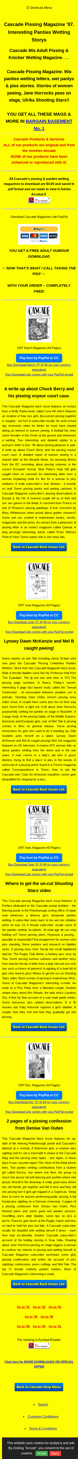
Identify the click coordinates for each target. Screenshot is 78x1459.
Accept (42, 1453)
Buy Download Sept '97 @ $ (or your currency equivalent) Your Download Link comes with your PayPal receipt (39, 866)
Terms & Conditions (43, 1428)
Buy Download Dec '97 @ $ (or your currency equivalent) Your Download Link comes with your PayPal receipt (39, 1103)
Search (43, 1404)
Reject (55, 1453)
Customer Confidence (43, 1416)
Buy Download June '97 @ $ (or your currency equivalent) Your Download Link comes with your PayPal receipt (39, 623)
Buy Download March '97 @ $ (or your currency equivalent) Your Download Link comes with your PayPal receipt (39, 366)
